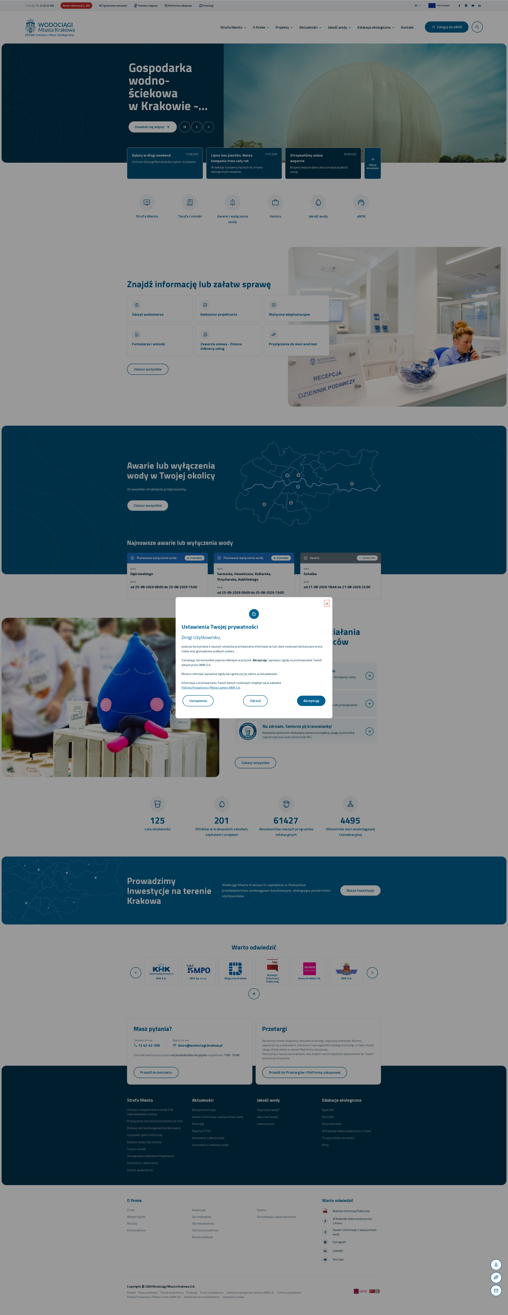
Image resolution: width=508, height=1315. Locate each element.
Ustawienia (198, 700)
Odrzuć (255, 700)
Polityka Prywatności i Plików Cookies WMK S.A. (211, 687)
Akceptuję (311, 700)
